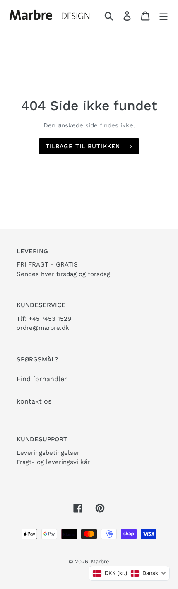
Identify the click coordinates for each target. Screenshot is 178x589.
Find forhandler (42, 379)
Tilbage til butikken (83, 146)
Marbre (100, 561)
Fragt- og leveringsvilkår (53, 462)
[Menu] (163, 15)
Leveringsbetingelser (48, 453)
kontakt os (34, 401)
